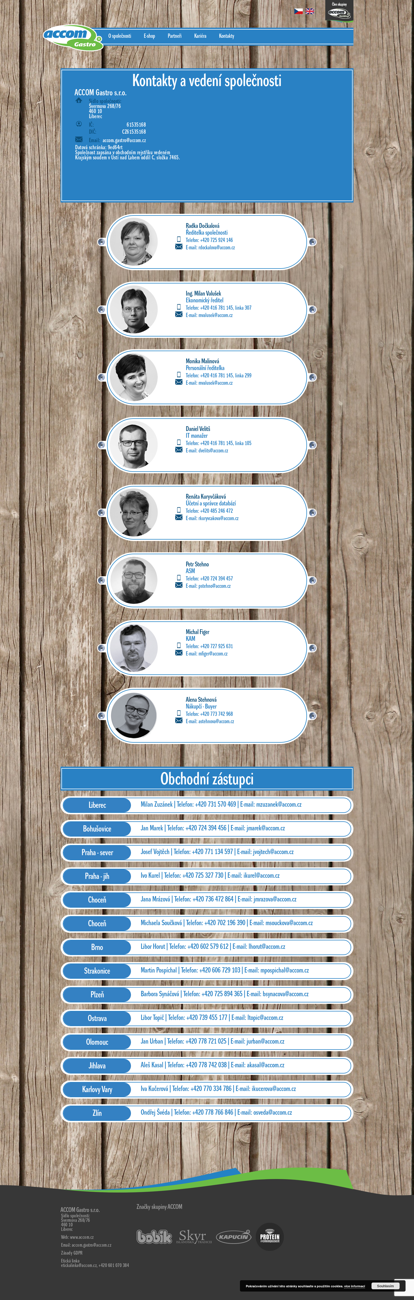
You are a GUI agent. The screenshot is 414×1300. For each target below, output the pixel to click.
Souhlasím (385, 1285)
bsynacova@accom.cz (286, 994)
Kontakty (226, 36)
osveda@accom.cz (272, 1112)
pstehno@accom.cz (215, 586)
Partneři (175, 36)
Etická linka (70, 1261)
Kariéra (200, 36)
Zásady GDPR (72, 1253)
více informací (354, 1286)
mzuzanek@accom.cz (279, 804)
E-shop (149, 36)
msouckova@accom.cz (289, 923)
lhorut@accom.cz (267, 946)
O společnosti (119, 36)
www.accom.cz (82, 1237)
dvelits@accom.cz (213, 450)
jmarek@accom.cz (266, 828)
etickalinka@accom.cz (79, 1265)
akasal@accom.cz (265, 1065)
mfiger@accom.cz (213, 653)
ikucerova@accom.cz (274, 1088)
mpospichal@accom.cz (285, 970)
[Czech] (298, 11)
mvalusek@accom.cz (216, 315)
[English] (310, 11)
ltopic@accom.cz (265, 1017)
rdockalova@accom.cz (217, 247)
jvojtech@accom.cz (273, 851)
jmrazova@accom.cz (275, 899)
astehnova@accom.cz (216, 721)
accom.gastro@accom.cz (124, 140)
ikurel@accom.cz (262, 875)
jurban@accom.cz (265, 1041)
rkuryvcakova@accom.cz (219, 518)
